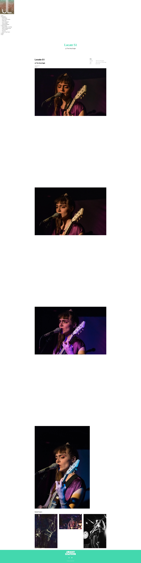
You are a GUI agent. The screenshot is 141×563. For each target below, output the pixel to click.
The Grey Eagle (103, 62)
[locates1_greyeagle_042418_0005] (70, 330)
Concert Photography (101, 60)
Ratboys (46, 530)
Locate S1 (99, 62)
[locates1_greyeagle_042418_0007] (70, 467)
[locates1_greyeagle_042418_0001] (70, 92)
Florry (70, 520)
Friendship (95, 530)
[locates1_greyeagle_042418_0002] (70, 211)
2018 (96, 60)
